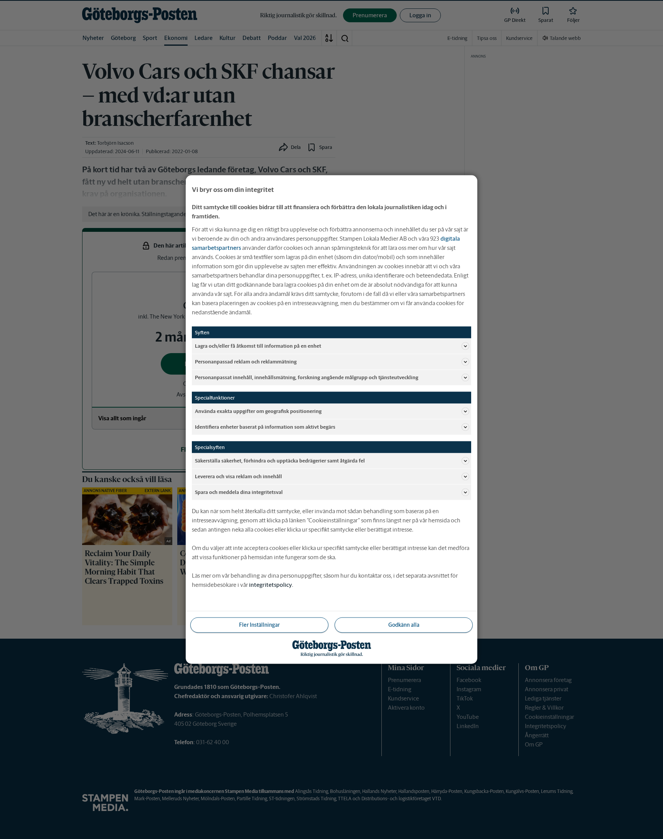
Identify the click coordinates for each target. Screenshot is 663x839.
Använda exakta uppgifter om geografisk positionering (258, 411)
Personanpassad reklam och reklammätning (246, 361)
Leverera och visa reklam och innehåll (238, 476)
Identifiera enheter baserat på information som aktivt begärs (265, 426)
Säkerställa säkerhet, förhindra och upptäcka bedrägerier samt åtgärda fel (280, 460)
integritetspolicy (270, 584)
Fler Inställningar (259, 624)
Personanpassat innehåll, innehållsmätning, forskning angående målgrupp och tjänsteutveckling (306, 377)
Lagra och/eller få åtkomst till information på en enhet (258, 345)
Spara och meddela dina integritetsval (239, 492)
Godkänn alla (403, 624)
